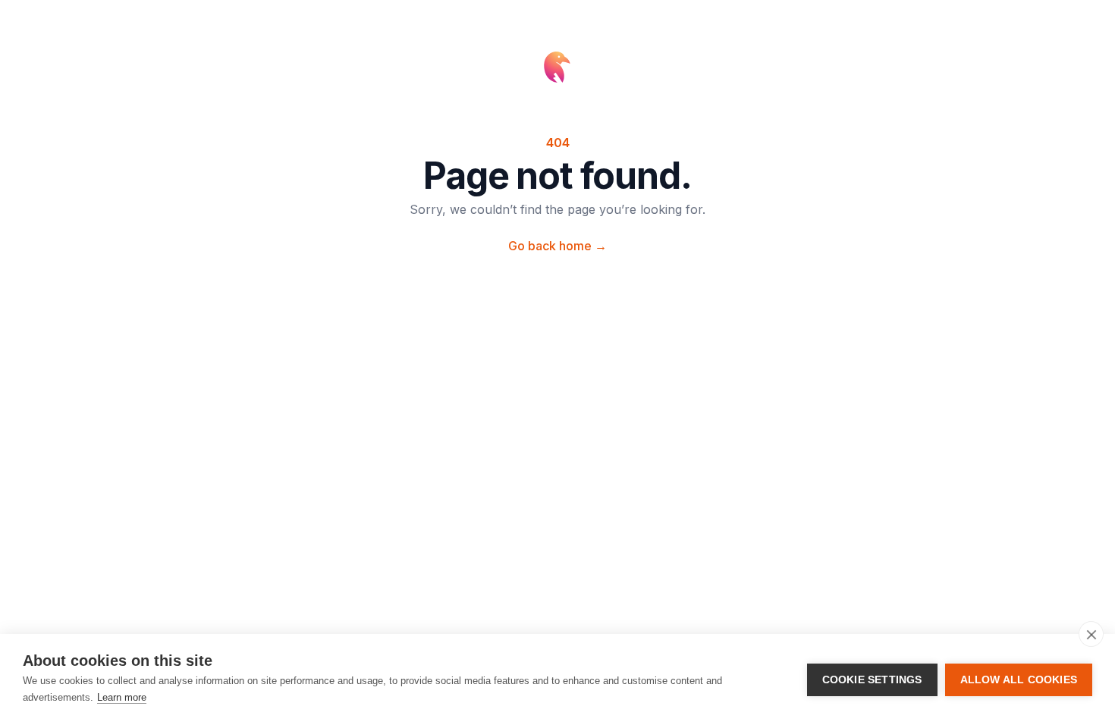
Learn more (121, 697)
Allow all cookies (1018, 680)
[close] (1091, 634)
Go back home (557, 245)
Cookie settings (872, 680)
